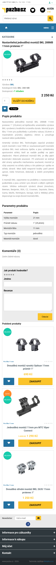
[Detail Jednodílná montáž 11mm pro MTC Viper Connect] (28, 405)
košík (50, 10)
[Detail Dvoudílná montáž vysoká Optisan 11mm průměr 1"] (28, 343)
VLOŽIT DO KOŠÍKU (23, 100)
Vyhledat (50, 18)
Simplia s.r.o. (49, 561)
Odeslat (45, 316)
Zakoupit (35, 381)
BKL (12, 84)
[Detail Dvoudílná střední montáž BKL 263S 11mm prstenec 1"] (28, 467)
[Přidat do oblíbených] (5, 109)
